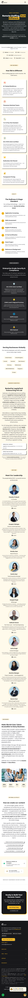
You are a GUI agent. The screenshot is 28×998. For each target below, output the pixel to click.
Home (12, 9)
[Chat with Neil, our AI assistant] (25, 995)
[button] (18, 989)
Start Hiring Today (14, 907)
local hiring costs (6, 754)
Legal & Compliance (8, 989)
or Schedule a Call (14, 910)
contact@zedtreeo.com (7, 944)
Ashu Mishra (12, 762)
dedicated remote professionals (11, 748)
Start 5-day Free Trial (8, 939)
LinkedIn (14, 508)
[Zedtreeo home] (4, 2)
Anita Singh (10, 47)
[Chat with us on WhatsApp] (3, 995)
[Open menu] (25, 2)
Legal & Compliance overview (13, 456)
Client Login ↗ (5, 942)
